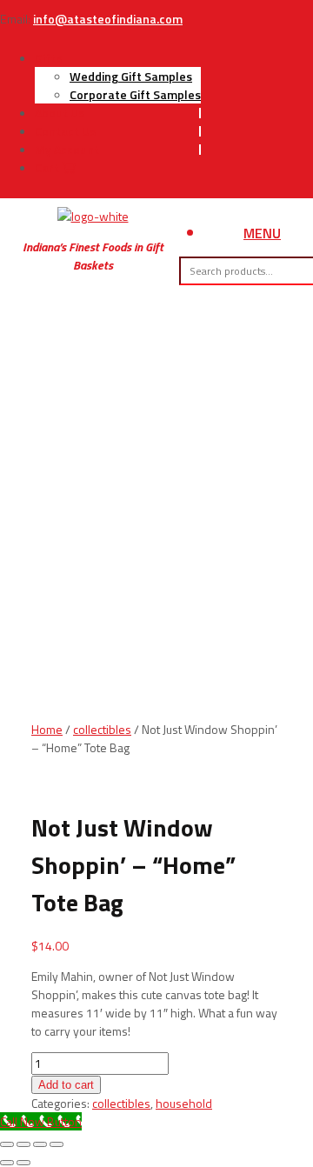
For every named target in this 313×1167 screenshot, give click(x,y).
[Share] (40, 1144)
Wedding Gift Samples (131, 76)
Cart (48, 167)
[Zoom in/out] (7, 1144)
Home (47, 729)
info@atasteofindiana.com (108, 19)
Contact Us (65, 131)
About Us (59, 112)
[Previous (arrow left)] (7, 1162)
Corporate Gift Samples (135, 94)
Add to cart (66, 1084)
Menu (262, 233)
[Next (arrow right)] (23, 1162)
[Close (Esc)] (56, 1144)
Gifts (48, 58)
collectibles (102, 729)
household (184, 1103)
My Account (67, 149)
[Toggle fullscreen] (23, 1144)
